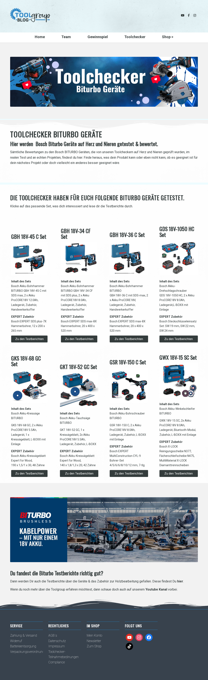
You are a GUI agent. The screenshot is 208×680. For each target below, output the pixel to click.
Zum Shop (94, 646)
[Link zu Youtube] (183, 15)
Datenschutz (57, 641)
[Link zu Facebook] (189, 15)
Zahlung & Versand (23, 635)
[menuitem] (39, 37)
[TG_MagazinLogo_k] (30, 18)
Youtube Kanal (156, 589)
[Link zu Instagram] (195, 15)
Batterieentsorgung (23, 646)
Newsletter (94, 641)
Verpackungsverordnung (27, 652)
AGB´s (52, 635)
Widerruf (16, 641)
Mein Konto (94, 635)
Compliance (56, 662)
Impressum (56, 646)
